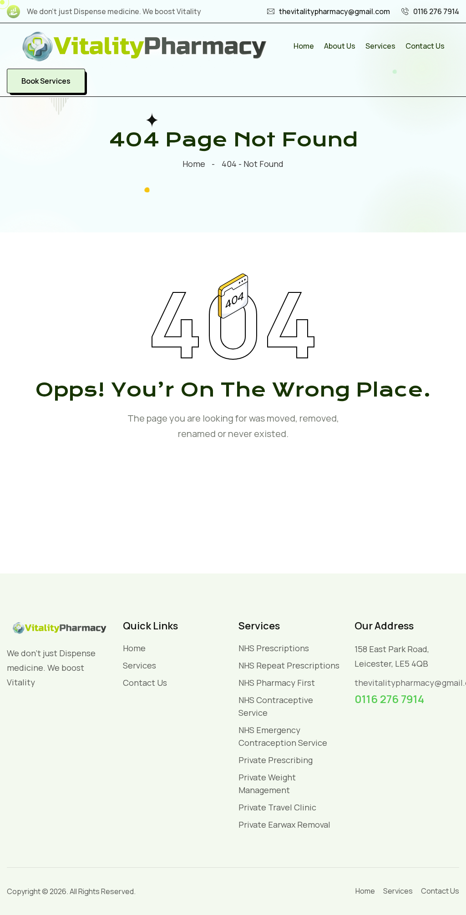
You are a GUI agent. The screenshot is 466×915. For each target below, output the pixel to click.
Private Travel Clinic (277, 807)
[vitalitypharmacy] (143, 45)
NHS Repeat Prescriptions (288, 665)
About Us (339, 46)
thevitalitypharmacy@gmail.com (334, 11)
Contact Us (425, 46)
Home (304, 46)
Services (380, 46)
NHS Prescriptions (273, 648)
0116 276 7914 (436, 11)
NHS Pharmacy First (276, 682)
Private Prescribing (275, 759)
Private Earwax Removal (284, 824)
